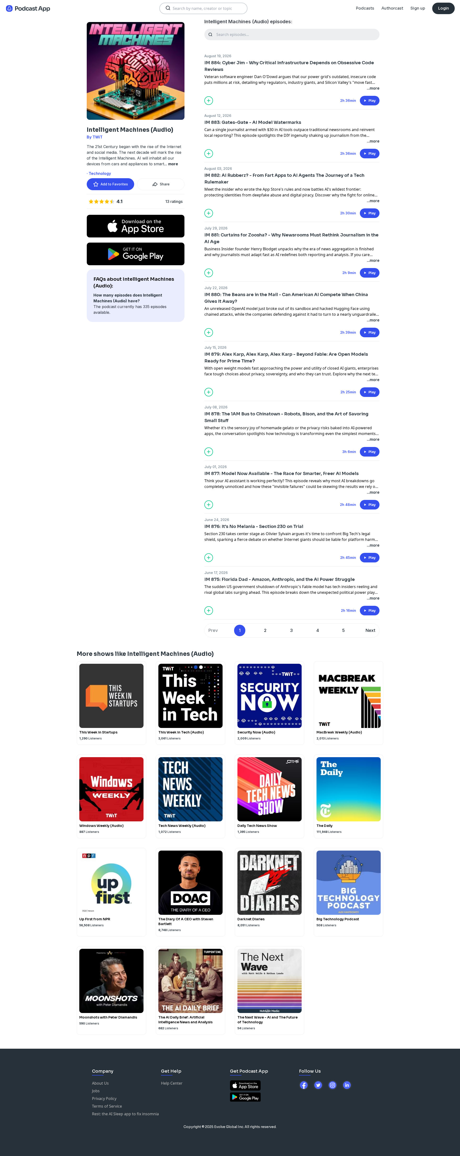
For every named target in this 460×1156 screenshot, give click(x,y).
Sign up (417, 8)
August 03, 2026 (218, 168)
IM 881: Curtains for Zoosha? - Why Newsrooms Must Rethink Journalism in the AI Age (291, 238)
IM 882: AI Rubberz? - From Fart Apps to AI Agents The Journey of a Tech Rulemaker (284, 179)
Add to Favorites (114, 184)
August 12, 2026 (217, 116)
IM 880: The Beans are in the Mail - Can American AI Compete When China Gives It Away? (286, 298)
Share (165, 184)
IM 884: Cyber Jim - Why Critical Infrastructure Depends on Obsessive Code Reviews (289, 66)
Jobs (96, 1090)
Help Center (172, 1083)
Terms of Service (107, 1106)
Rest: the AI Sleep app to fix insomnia (125, 1113)
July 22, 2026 (215, 288)
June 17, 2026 (216, 573)
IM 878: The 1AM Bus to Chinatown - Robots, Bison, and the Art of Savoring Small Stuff (286, 417)
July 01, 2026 (215, 467)
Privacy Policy (104, 1098)
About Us (100, 1083)
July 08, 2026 (215, 407)
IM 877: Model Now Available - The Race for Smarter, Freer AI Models (281, 473)
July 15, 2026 (215, 347)
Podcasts (365, 8)
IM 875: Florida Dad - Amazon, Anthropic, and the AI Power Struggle (279, 579)
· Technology (99, 173)
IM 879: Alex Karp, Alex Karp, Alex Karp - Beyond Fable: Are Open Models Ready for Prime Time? (286, 358)
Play (372, 100)
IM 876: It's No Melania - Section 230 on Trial (253, 526)
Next (370, 630)
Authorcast (392, 8)
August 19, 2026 (217, 56)
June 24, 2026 (216, 520)
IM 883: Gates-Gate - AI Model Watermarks (252, 122)
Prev (213, 630)
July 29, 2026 (215, 228)
